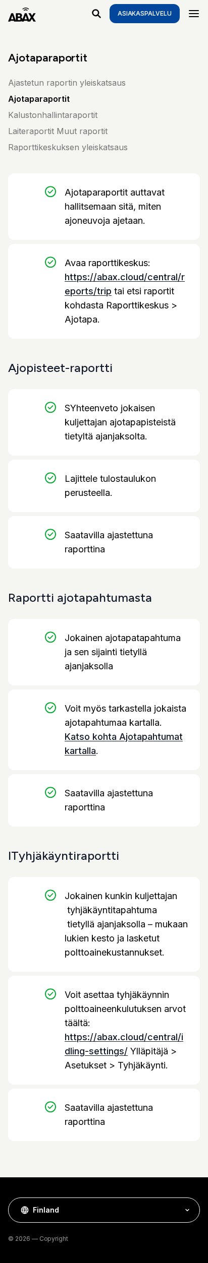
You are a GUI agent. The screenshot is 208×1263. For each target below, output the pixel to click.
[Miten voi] (96, 14)
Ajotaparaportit (39, 99)
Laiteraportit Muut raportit (58, 131)
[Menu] (194, 14)
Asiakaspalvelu (145, 13)
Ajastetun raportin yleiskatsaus (67, 83)
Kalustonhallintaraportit (52, 115)
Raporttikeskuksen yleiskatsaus (68, 147)
